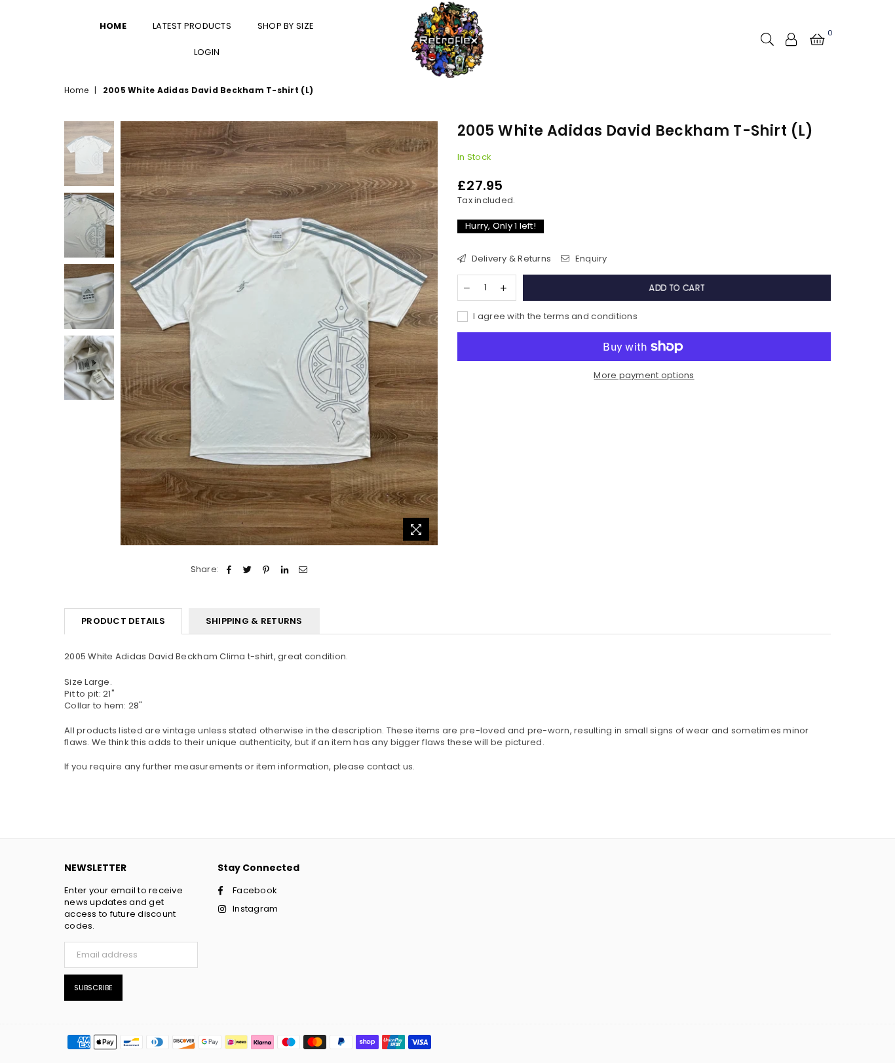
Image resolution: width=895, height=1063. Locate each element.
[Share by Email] (303, 569)
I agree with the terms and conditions (554, 316)
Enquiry (590, 259)
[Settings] (791, 39)
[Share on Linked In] (285, 569)
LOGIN (206, 52)
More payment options (644, 375)
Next (426, 334)
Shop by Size (285, 26)
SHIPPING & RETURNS (254, 621)
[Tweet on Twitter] (248, 569)
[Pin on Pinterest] (266, 569)
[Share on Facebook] (229, 569)
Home (76, 90)
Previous (132, 334)
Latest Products (192, 26)
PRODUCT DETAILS (123, 621)
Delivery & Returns (510, 259)
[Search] (767, 39)
